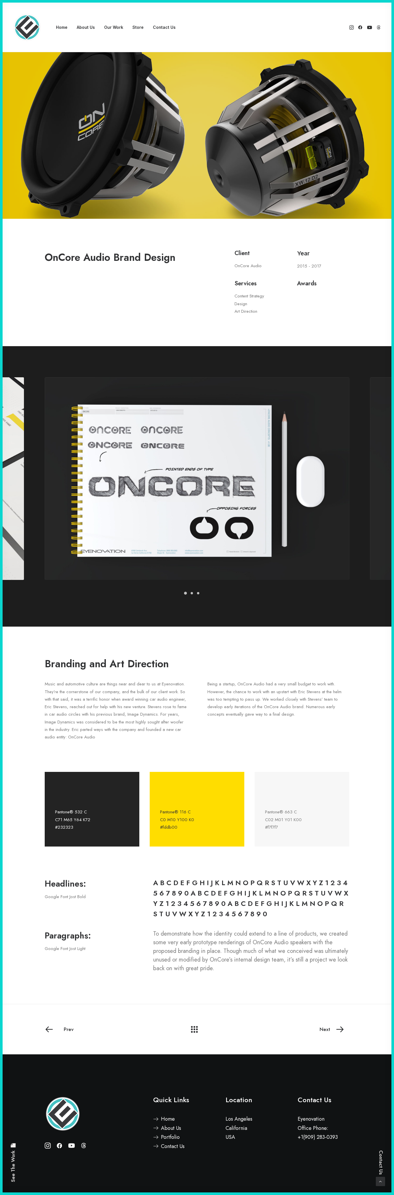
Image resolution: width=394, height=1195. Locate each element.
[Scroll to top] (380, 1181)
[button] (352, 27)
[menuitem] (62, 27)
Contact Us (164, 27)
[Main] (197, 1029)
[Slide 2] (192, 593)
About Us (86, 27)
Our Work (113, 27)
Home (61, 27)
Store (138, 27)
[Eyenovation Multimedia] (27, 27)
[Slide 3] (198, 593)
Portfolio (170, 1137)
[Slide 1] (185, 593)
